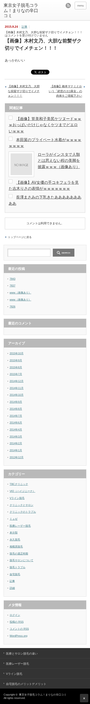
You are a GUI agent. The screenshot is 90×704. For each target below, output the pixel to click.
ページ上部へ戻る (84, 698)
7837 (12, 285)
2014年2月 (16, 443)
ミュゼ (14, 518)
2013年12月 (17, 457)
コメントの (19, 628)
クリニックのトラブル (23, 511)
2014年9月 (16, 401)
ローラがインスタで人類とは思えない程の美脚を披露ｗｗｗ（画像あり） (59, 160)
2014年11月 (17, 388)
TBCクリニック (19, 484)
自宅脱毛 (15, 574)
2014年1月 (16, 450)
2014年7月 (16, 415)
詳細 (12, 588)
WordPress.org (18, 635)
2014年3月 (16, 436)
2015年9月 (16, 360)
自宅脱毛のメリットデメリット (26, 684)
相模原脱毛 (16, 546)
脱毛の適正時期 (19, 553)
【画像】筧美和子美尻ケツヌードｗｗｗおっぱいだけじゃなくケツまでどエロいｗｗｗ (45, 125)
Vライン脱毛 (17, 498)
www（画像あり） (20, 292)
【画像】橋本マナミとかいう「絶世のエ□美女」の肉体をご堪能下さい (65, 91)
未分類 (14, 532)
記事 (24, 26)
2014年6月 (16, 422)
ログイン (15, 615)
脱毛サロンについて (21, 560)
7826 (12, 306)
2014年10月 (17, 394)
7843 (12, 278)
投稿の (17, 621)
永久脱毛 (15, 539)
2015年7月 (16, 374)
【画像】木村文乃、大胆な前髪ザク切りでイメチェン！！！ (24, 91)
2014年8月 (16, 408)
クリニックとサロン (21, 505)
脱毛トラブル (17, 567)
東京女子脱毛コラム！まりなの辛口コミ (21, 10)
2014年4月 (16, 429)
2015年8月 (16, 367)
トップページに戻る (20, 237)
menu (80, 5)
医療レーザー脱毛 (20, 525)
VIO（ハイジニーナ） (22, 491)
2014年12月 (17, 381)
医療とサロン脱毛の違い (22, 653)
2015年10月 (17, 353)
